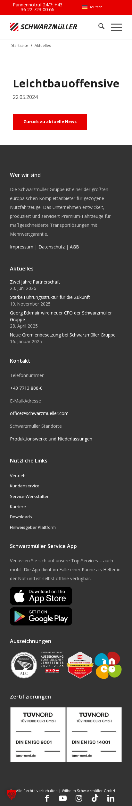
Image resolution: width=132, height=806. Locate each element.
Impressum (21, 247)
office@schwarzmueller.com (39, 413)
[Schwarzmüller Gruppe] (43, 27)
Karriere (18, 506)
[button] (11, 794)
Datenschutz (51, 247)
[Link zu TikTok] (95, 798)
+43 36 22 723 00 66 (41, 7)
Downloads (21, 517)
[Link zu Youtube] (63, 798)
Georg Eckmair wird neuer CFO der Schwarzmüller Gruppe (61, 316)
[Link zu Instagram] (79, 798)
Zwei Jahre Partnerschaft (35, 282)
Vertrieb (18, 475)
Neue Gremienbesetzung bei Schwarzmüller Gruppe (63, 335)
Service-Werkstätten (30, 496)
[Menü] (113, 27)
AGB (74, 247)
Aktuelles (43, 45)
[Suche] (98, 27)
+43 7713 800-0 (26, 388)
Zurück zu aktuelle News (50, 121)
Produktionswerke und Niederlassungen (51, 439)
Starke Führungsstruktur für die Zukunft (50, 297)
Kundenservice (24, 486)
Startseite (19, 45)
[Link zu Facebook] (47, 798)
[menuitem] (92, 7)
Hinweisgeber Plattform (33, 527)
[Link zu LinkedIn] (111, 798)
